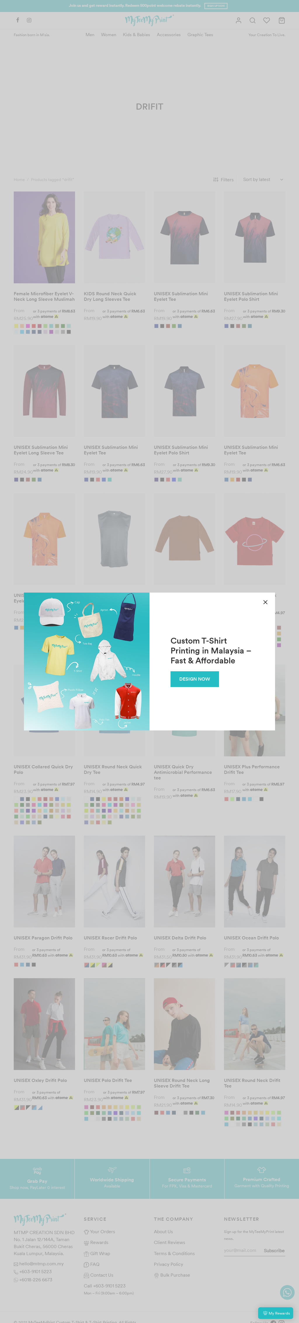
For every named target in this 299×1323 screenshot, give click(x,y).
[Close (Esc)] (265, 602)
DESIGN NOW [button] (194, 679)
